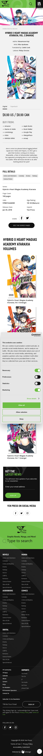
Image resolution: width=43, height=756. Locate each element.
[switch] (38, 377)
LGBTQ (5, 576)
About (4, 679)
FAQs (4, 684)
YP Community (7, 670)
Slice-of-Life (6, 584)
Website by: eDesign (21, 752)
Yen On (24, 676)
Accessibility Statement (21, 747)
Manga (24, 554)
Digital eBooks (12, 29)
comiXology (9, 132)
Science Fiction (8, 179)
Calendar (5, 676)
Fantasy (34, 176)
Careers (5, 681)
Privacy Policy (24, 712)
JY (22, 679)
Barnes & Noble (10, 129)
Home (4, 29)
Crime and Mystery (8, 564)
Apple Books (28, 126)
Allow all (21, 405)
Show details (31, 398)
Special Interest (7, 587)
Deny (21, 419)
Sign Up (31, 704)
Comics (25, 590)
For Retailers (6, 687)
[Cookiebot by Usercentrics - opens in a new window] (31, 335)
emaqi (26, 138)
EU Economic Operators (10, 690)
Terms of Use (16, 744)
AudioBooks (8, 590)
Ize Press (24, 685)
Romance (5, 578)
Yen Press (24, 673)
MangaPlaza (28, 135)
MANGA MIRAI (10, 138)
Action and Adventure (10, 176)
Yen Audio (25, 682)
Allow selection (21, 412)
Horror (5, 573)
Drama (28, 176)
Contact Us (6, 693)
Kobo (6, 135)
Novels (6, 554)
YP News (5, 673)
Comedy (21, 176)
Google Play (28, 132)
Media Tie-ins (25, 615)
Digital (5, 629)
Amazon (8, 126)
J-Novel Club (25, 688)
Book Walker (28, 129)
